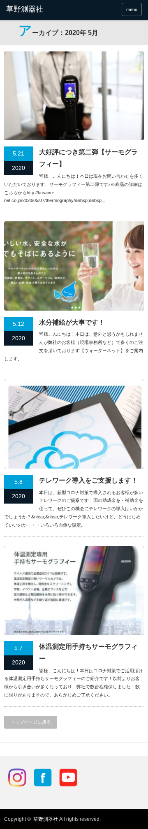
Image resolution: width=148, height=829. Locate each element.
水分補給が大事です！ (72, 322)
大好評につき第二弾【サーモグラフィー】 (88, 158)
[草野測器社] (35, 9)
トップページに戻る (30, 722)
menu (131, 9)
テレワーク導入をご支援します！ (88, 480)
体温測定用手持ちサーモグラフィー (88, 652)
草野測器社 (45, 819)
